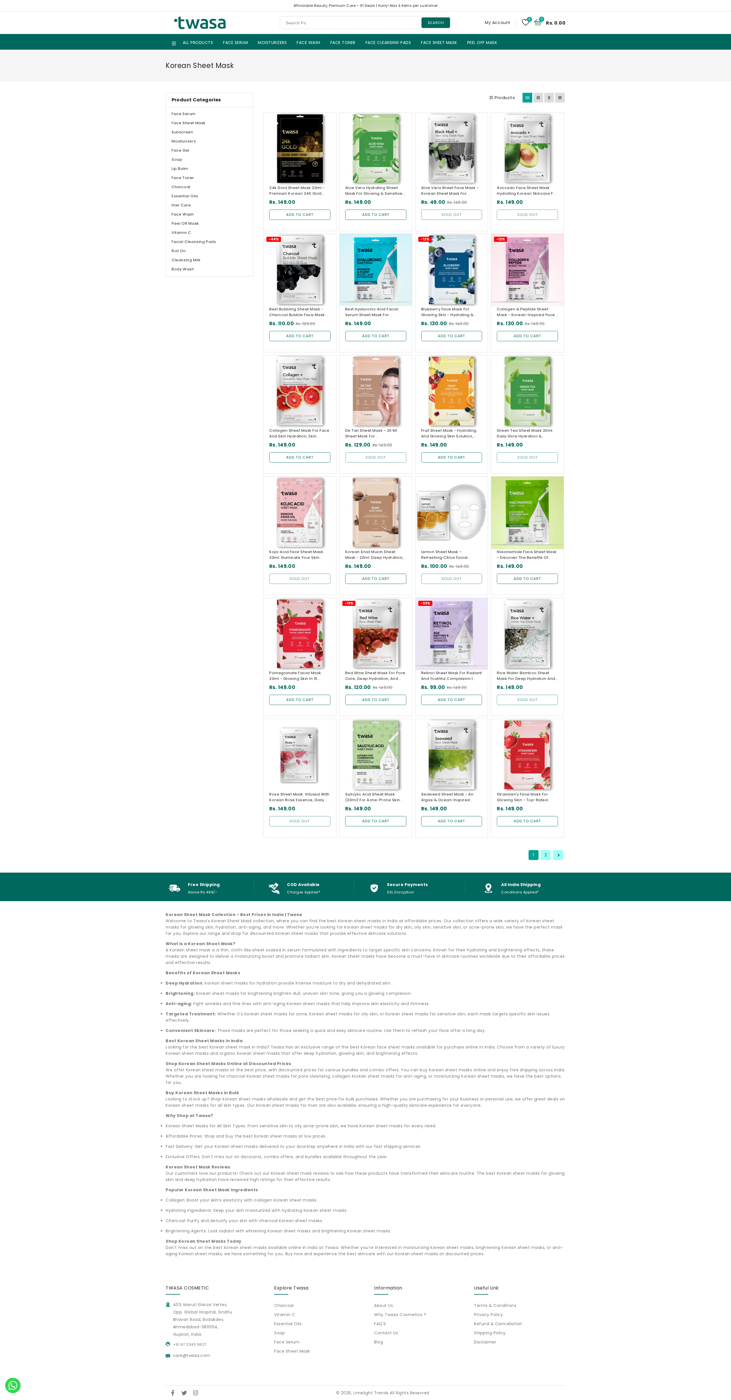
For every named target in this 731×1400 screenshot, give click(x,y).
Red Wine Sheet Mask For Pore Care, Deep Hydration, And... (375, 675)
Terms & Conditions (495, 1305)
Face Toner (183, 177)
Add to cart (300, 214)
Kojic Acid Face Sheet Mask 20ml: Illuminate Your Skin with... (296, 555)
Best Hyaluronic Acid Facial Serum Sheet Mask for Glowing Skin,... (372, 312)
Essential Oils (185, 196)
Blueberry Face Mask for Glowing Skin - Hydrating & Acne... (447, 312)
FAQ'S (380, 1324)
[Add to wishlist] (328, 120)
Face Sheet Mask (189, 123)
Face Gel (180, 150)
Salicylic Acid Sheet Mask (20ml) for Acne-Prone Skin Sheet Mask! (372, 797)
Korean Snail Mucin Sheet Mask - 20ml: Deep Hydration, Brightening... (374, 555)
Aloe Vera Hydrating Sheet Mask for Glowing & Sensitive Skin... (374, 190)
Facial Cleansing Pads (194, 241)
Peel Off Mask (185, 223)
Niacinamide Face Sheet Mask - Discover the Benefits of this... (527, 555)
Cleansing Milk (186, 260)
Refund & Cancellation (498, 1324)
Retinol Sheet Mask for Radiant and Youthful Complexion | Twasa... (451, 676)
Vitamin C (181, 232)
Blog (378, 1342)
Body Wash (183, 269)
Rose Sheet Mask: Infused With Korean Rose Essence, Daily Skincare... (299, 797)
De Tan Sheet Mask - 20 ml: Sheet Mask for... (371, 433)
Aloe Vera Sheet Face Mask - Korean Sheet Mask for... (450, 190)
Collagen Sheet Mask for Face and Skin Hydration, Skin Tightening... (299, 433)
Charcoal (181, 187)
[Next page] (558, 855)
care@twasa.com (191, 1355)
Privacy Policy (488, 1314)
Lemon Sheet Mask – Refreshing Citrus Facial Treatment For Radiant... (444, 555)
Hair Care (181, 205)
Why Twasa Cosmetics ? (400, 1314)
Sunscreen (182, 132)
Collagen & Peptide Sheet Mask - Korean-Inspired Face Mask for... (526, 312)
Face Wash (183, 214)
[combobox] (365, 22)
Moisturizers (184, 141)
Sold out (451, 214)
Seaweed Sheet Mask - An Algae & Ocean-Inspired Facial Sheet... (447, 797)
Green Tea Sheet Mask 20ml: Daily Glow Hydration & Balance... (525, 433)
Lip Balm (180, 168)
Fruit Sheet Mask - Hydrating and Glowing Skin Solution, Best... (449, 433)
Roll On (179, 251)
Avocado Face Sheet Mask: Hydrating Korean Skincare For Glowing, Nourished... (527, 190)
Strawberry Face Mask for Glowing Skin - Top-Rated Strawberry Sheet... (522, 797)
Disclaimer (485, 1342)
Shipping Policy (490, 1333)
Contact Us (386, 1333)
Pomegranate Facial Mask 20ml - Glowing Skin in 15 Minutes (295, 676)
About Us (383, 1305)
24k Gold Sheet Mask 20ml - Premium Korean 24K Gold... (297, 190)
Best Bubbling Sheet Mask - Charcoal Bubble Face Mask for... (297, 312)
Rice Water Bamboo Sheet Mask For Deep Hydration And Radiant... (526, 676)
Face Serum (184, 114)
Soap (177, 159)
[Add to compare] (328, 131)
